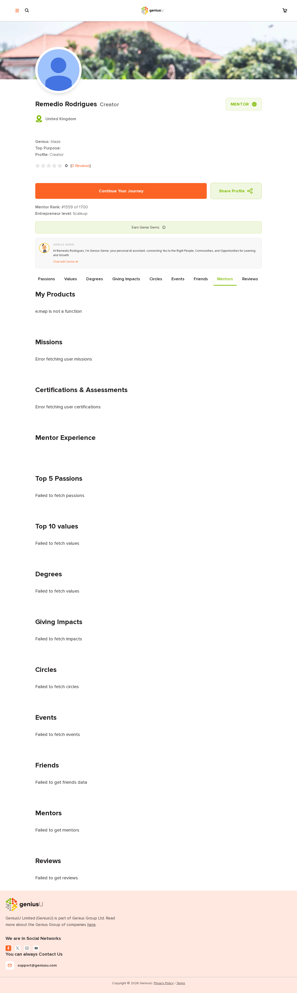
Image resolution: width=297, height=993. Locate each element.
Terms (180, 983)
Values (70, 278)
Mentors (225, 278)
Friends (201, 278)
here (91, 924)
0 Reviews (80, 165)
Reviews (250, 278)
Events (177, 278)
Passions (46, 278)
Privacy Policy (164, 983)
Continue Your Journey (121, 190)
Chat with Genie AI (65, 262)
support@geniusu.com (37, 965)
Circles (155, 278)
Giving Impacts (126, 278)
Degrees (94, 278)
